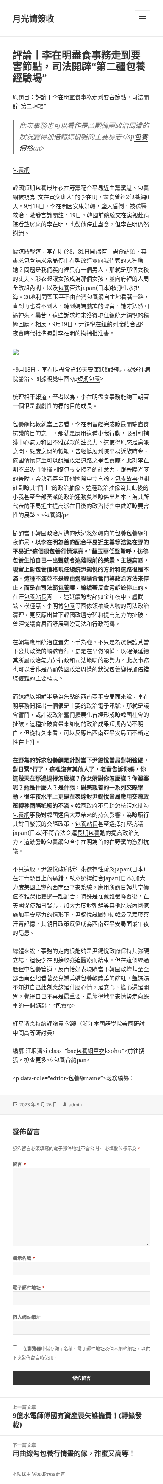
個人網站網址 (27, 1317)
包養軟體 (92, 978)
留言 (19, 1164)
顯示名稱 (24, 1258)
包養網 (21, 169)
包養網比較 (27, 424)
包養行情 (60, 551)
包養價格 (46, 569)
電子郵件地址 (29, 1288)
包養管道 (41, 969)
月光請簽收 (33, 18)
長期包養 (88, 832)
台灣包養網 (89, 297)
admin (75, 1104)
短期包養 (35, 188)
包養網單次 (90, 1050)
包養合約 (65, 1060)
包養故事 (126, 478)
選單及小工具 (142, 18)
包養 (63, 287)
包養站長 (35, 596)
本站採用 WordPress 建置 (39, 1474)
